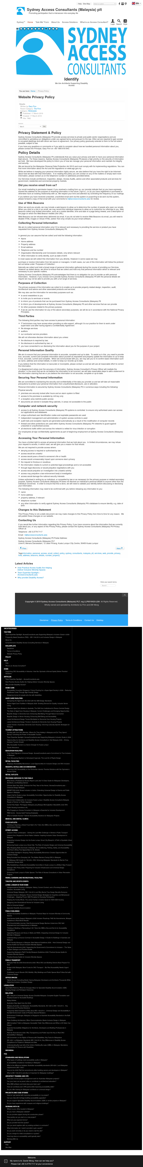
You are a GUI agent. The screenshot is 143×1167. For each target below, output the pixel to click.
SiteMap (99, 751)
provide (110, 684)
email (50, 684)
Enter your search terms (109, 713)
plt (92, 684)
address (26, 686)
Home (30, 22)
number (48, 686)
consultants (77, 684)
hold (20, 686)
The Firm (37, 240)
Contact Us (89, 751)
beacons (34, 686)
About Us (55, 22)
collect (56, 684)
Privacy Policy (57, 751)
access (44, 684)
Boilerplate (32, 242)
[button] (113, 22)
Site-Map (86, 3)
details (41, 686)
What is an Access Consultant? (94, 22)
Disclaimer (44, 751)
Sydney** (21, 22)
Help (80, 3)
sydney (68, 684)
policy (62, 684)
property (56, 686)
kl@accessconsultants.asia (79, 330)
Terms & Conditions (74, 751)
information (27, 684)
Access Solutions (70, 22)
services (98, 684)
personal (36, 684)
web (104, 684)
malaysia (86, 684)
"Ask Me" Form (42, 22)
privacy (117, 684)
